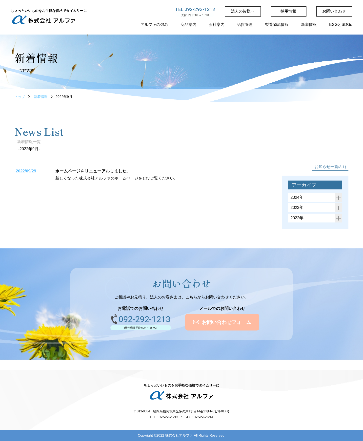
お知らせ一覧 (330, 167)
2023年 (296, 207)
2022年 (296, 218)
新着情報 (41, 97)
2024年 (296, 197)
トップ (20, 97)
